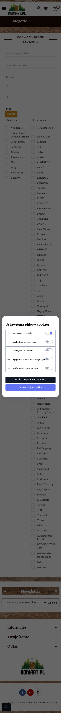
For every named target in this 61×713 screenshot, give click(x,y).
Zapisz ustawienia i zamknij (30, 380)
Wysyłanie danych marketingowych (29, 359)
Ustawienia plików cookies (27, 324)
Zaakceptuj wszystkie (30, 387)
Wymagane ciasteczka (22, 333)
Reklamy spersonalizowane (25, 368)
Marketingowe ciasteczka (24, 342)
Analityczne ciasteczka (23, 351)
